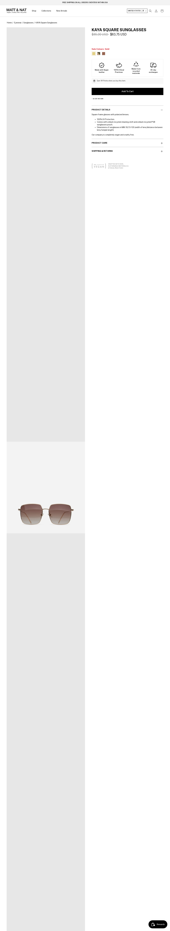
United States (136, 11)
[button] (150, 11)
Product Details (101, 110)
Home (9, 23)
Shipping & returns (102, 151)
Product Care (99, 143)
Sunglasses (28, 23)
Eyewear (18, 23)
